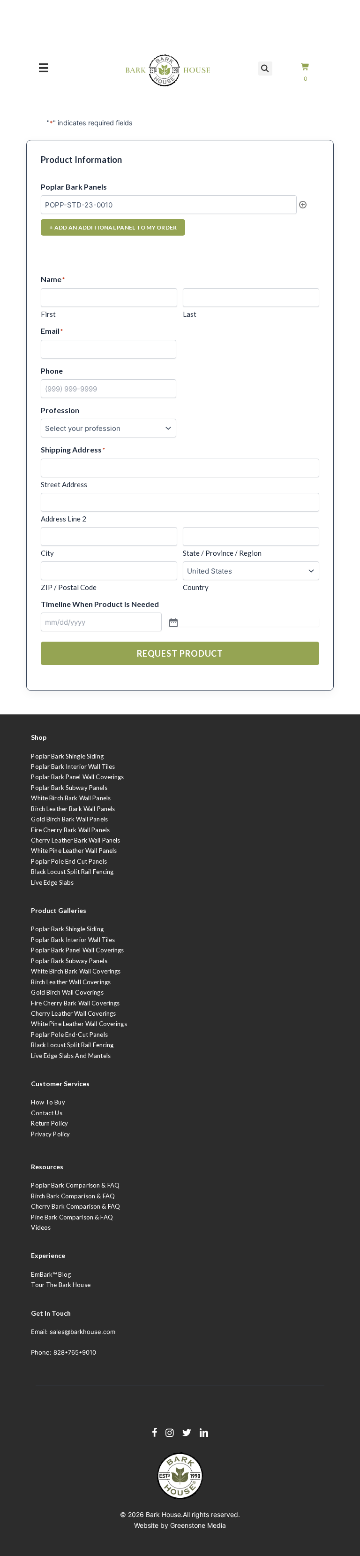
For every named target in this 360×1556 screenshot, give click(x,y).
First (48, 314)
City (47, 553)
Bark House (163, 1514)
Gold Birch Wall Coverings (67, 992)
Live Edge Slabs (52, 882)
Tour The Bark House (60, 1284)
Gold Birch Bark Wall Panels (69, 819)
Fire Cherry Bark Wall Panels (70, 830)
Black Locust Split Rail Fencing (72, 871)
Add (303, 204)
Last (189, 314)
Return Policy (49, 1123)
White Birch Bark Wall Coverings (75, 971)
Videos (41, 1227)
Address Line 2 (63, 518)
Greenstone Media (198, 1525)
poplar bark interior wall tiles (73, 939)
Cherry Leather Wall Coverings (73, 1013)
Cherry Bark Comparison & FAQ (75, 1206)
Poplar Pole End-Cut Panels (69, 1034)
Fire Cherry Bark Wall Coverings (75, 1003)
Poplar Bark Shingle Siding (67, 756)
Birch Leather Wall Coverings (71, 982)
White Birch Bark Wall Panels (71, 798)
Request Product (180, 653)
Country (196, 587)
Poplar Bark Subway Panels (69, 787)
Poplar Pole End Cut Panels (68, 861)
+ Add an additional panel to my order (113, 227)
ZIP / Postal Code (69, 587)
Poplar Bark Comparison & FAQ (75, 1185)
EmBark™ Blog (51, 1274)
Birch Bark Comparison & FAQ (73, 1196)
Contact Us (46, 1113)
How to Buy (48, 1102)
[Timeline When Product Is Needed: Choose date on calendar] (243, 622)
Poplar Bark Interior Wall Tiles (73, 766)
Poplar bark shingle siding (67, 929)
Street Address (64, 484)
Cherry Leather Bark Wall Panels (75, 840)
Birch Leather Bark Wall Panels (73, 808)
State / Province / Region (222, 553)
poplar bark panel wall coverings (77, 950)
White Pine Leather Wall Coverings (79, 1023)
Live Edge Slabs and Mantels (71, 1055)
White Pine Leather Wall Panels (74, 850)
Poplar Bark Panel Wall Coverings (77, 777)
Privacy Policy (50, 1134)
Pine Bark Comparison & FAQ (71, 1217)
